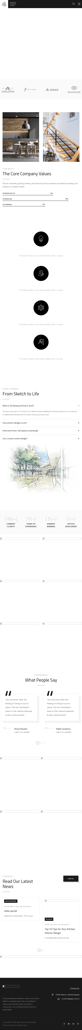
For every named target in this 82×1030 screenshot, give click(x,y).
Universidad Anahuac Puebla (16, 573)
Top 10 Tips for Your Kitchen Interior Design (60, 931)
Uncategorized (10, 901)
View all (71, 879)
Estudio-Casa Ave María (61, 574)
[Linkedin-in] (73, 1023)
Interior (49, 919)
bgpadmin (27, 906)
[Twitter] (68, 1023)
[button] (37, 742)
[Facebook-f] (64, 1023)
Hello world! (10, 911)
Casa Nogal (54, 616)
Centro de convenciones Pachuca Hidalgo (60, 658)
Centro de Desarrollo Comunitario (16, 616)
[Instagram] (77, 1023)
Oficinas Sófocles (14, 659)
